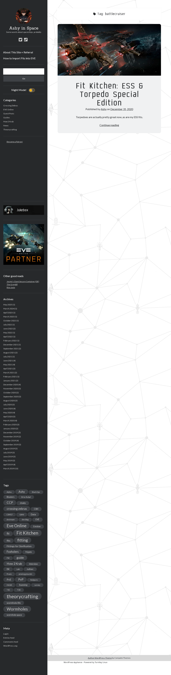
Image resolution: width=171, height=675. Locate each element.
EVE (37, 519)
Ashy (22, 491)
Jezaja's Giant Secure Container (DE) (23, 281)
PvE (9, 579)
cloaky (23, 503)
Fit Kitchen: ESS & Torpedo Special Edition (109, 50)
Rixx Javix (11, 287)
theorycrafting (22, 596)
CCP (10, 502)
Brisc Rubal (26, 497)
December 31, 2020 (121, 109)
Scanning (23, 585)
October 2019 (9, 440)
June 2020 (8, 408)
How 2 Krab (8, 121)
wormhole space (14, 615)
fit (8, 533)
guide (20, 557)
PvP (20, 579)
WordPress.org (10, 646)
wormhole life (14, 602)
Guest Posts (8, 113)
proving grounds (25, 574)
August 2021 (9, 352)
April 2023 (8, 312)
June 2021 (8, 360)
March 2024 (8, 308)
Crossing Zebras (10, 105)
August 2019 (9, 448)
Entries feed (8, 638)
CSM (36, 509)
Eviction (37, 526)
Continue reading (109, 125)
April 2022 (8, 336)
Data (33, 514)
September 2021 (10, 348)
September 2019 (10, 444)
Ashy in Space (23, 28)
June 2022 (8, 328)
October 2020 (9, 392)
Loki (18, 569)
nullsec (30, 569)
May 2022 (7, 332)
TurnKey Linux (101, 662)
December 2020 (10, 384)
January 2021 (9, 380)
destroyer (11, 519)
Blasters (10, 497)
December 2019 (10, 432)
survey (37, 585)
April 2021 (8, 368)
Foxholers (13, 551)
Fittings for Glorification (19, 546)
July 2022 (7, 324)
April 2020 (8, 416)
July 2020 (7, 404)
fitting (22, 540)
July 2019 (7, 452)
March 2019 (8, 468)
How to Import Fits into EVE (19, 58)
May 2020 (7, 412)
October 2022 (9, 320)
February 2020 (10, 424)
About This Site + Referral (18, 52)
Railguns (34, 580)
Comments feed (10, 642)
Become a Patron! (15, 141)
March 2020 (8, 420)
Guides (6, 117)
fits (8, 540)
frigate (29, 552)
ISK (8, 569)
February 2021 (10, 376)
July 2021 (7, 356)
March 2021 (8, 372)
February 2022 (10, 340)
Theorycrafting (10, 129)
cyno (22, 514)
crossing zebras (17, 508)
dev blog (25, 519)
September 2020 (10, 396)
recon (9, 585)
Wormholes (17, 609)
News (6, 125)
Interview (33, 564)
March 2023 (8, 316)
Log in (6, 634)
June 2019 (8, 456)
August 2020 (9, 400)
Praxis (9, 574)
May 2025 (7, 304)
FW (8, 558)
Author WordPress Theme (100, 658)
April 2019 (8, 464)
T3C (8, 590)
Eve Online (16, 525)
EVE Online (8, 109)
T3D (19, 590)
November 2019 (10, 436)
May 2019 (7, 460)
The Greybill (12, 284)
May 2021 (7, 364)
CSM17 (10, 514)
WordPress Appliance (73, 662)
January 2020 (9, 428)
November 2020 (10, 388)
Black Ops (36, 492)
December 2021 (10, 344)
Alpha (9, 492)
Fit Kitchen (27, 533)
